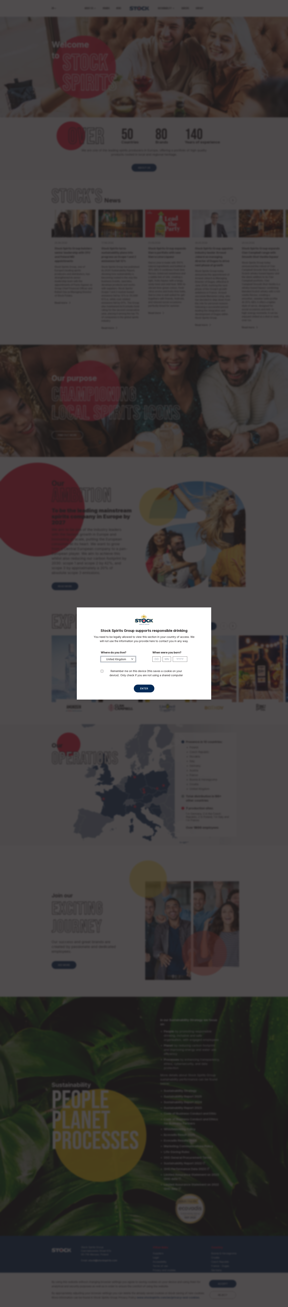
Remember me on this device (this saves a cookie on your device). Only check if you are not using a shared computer (146, 673)
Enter (144, 688)
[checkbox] (102, 671)
